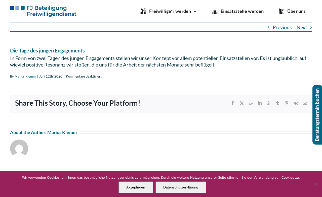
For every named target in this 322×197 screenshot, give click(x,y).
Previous (282, 27)
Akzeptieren (135, 187)
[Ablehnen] (315, 184)
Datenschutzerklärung (180, 187)
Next (302, 27)
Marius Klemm (25, 76)
